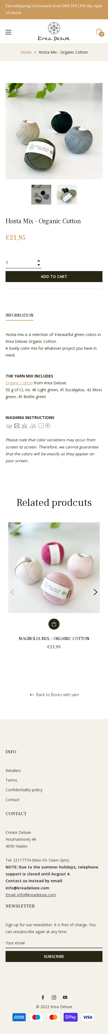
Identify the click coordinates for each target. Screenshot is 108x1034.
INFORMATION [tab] (20, 315)
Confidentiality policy (24, 789)
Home (26, 52)
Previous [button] (12, 592)
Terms (11, 780)
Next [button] (95, 592)
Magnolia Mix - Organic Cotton (54, 638)
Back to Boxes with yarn (57, 695)
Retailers (13, 770)
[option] (54, 592)
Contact (13, 799)
